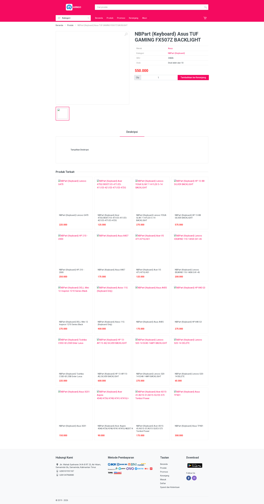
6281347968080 (67, 475)
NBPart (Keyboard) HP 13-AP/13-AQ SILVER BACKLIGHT (113, 375)
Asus (170, 48)
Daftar (163, 483)
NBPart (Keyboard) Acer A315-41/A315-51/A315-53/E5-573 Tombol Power (150, 428)
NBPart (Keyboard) (176, 53)
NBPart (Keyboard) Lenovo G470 (73, 215)
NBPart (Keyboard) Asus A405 (149, 322)
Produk (70, 25)
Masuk (163, 479)
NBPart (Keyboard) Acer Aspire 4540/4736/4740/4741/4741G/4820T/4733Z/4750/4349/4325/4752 (128, 427)
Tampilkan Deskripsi (80, 150)
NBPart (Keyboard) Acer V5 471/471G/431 (148, 271)
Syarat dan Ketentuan (170, 487)
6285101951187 (67, 471)
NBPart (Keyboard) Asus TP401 (189, 426)
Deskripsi (132, 131)
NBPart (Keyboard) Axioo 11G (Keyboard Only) (111, 323)
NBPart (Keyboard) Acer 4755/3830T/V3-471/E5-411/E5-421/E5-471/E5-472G (112, 218)
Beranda (59, 25)
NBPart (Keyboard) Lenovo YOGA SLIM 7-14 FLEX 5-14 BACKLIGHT (151, 218)
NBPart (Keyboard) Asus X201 (72, 426)
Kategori (66, 18)
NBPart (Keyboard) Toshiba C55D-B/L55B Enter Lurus (71, 375)
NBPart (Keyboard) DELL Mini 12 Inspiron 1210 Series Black (73, 323)
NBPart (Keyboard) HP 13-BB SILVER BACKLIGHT (188, 216)
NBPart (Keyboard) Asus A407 (111, 269)
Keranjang (164, 475)
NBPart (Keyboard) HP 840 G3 (188, 322)
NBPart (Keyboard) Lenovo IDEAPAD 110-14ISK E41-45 (187, 271)
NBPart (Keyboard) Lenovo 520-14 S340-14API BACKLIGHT (150, 375)
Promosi (164, 472)
